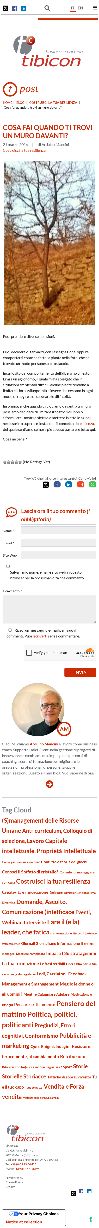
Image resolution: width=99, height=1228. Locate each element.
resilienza (86, 423)
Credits (10, 1187)
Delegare (56, 892)
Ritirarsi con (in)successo (20, 1067)
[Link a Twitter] (5, 8)
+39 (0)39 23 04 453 (23, 1164)
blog (20, 103)
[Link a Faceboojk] (14, 8)
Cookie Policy (14, 1182)
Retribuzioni (72, 1056)
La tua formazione (20, 963)
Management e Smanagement (30, 983)
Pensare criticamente (34, 1004)
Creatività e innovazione (25, 892)
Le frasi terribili (52, 964)
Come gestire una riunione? (21, 862)
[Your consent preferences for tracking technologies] (90, 1219)
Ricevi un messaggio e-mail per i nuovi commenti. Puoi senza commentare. (43, 633)
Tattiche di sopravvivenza (69, 1077)
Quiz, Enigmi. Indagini (51, 1046)
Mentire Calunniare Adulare (46, 994)
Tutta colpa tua (34, 1087)
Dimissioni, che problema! (80, 892)
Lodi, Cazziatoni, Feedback (62, 973)
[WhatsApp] (92, 484)
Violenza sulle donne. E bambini (41, 1097)
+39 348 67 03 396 (27, 1169)
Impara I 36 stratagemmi (71, 953)
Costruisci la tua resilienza (53, 103)
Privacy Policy (14, 1177)
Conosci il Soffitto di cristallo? (30, 871)
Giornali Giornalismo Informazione (50, 943)
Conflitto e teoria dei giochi (64, 861)
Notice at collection (24, 1222)
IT (72, 7)
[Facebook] (57, 484)
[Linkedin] (68, 484)
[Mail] (80, 484)
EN (80, 7)
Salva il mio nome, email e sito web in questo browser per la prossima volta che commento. (47, 575)
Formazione (64, 933)
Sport (67, 1067)
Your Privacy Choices (39, 1213)
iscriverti (40, 636)
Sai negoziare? (51, 1067)
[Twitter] (46, 484)
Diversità (8, 903)
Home (7, 103)
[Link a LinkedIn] (23, 8)
